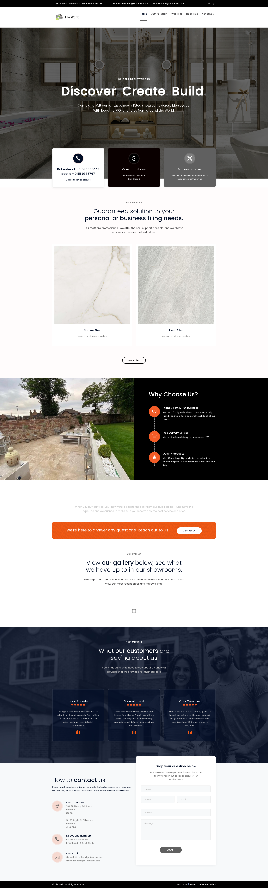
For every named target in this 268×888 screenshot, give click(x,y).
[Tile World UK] (66, 17)
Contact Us (181, 884)
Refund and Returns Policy (203, 884)
